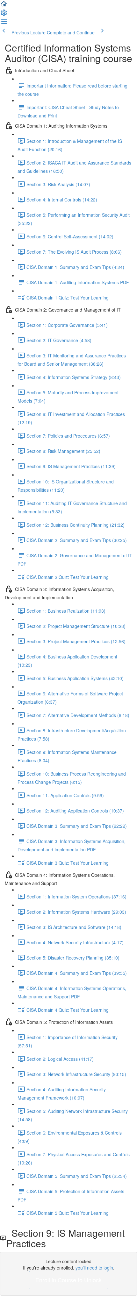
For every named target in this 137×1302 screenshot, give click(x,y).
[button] (4, 6)
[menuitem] (4, 14)
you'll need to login (94, 1267)
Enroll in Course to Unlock (68, 1280)
